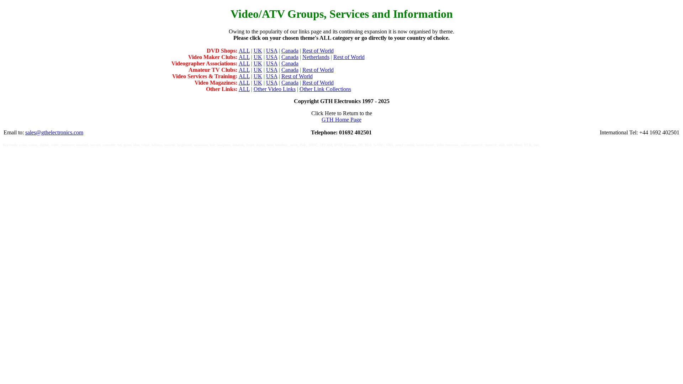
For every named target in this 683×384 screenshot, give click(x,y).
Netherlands (315, 57)
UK (258, 51)
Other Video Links (275, 89)
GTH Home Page (341, 120)
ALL (244, 51)
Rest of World (318, 51)
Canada (289, 51)
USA (271, 51)
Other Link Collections (325, 89)
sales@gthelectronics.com (54, 132)
